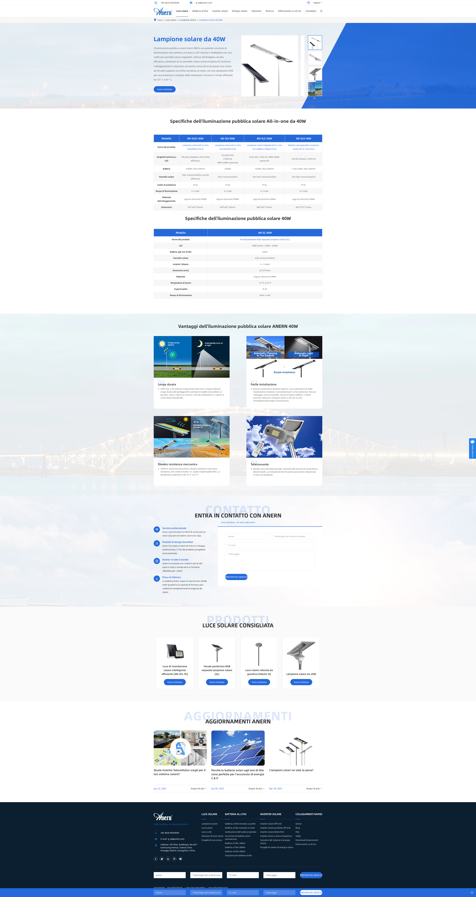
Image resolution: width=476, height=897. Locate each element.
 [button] (314, 98)
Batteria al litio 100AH (235, 843)
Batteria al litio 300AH (235, 851)
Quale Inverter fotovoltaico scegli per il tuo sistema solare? (180, 772)
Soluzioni (256, 11)
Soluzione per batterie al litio (238, 855)
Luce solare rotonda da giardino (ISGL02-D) (259, 672)
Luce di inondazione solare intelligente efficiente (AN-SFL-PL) (175, 670)
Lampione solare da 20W (301, 674)
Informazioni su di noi (289, 11)
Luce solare (182, 11)
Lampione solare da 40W (211, 19)
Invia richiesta (164, 89)
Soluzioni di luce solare (212, 835)
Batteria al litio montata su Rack (240, 827)
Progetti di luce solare (212, 840)
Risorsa (270, 11)
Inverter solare (220, 11)
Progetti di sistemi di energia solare (276, 847)
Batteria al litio (200, 11)
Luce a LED (207, 831)
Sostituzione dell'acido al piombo (240, 831)
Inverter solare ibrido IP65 (272, 831)
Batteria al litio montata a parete (240, 823)
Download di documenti (307, 840)
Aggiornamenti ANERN (238, 721)
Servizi (298, 823)
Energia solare (239, 11)
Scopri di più (199, 788)
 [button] (314, 33)
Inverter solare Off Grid (270, 823)
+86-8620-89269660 (170, 2)
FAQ (297, 831)
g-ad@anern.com (204, 2)
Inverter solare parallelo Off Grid (275, 827)
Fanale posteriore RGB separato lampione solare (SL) (265, 239)
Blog (298, 827)
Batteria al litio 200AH (235, 847)
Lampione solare (188, 19)
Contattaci (311, 11)
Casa (159, 19)
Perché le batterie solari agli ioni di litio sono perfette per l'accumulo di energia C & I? (237, 774)
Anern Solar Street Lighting (195, 887)
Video (298, 835)
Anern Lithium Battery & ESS (218, 887)
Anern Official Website (175, 887)
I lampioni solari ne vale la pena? (291, 770)
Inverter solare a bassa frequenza (276, 835)
